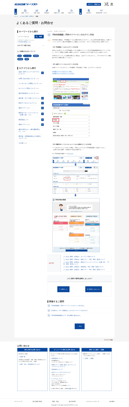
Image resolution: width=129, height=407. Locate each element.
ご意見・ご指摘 (88, 358)
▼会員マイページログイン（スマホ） (63, 73)
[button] (94, 4)
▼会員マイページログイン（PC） (62, 71)
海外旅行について (57, 369)
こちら (71, 153)
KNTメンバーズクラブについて (61, 372)
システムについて (57, 378)
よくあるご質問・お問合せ (27, 16)
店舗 (70, 388)
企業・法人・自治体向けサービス (30, 364)
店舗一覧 (22, 356)
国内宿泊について (57, 358)
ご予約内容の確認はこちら (24, 42)
